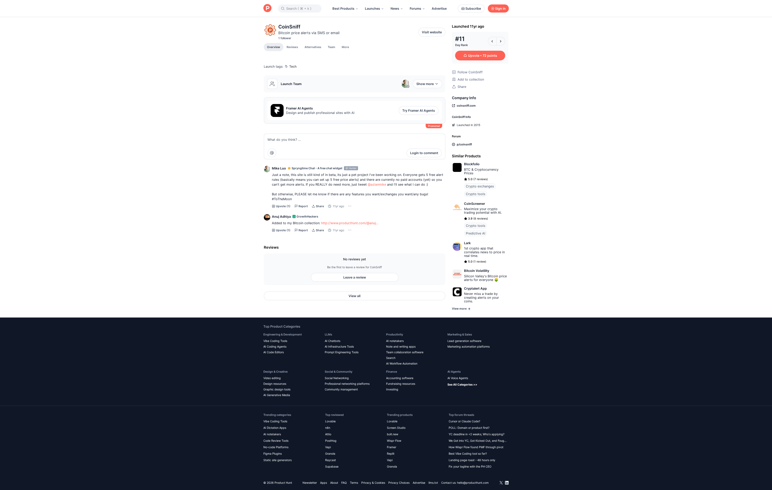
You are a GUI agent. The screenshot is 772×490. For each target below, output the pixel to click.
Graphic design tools (276, 389)
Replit (390, 453)
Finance (391, 371)
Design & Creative (275, 371)
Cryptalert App (475, 288)
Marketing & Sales (459, 334)
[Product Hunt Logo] (267, 8)
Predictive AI (475, 233)
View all (354, 296)
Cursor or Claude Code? (464, 421)
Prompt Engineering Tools (341, 352)
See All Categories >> (462, 384)
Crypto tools (475, 194)
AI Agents (454, 371)
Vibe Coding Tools (275, 341)
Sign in (500, 8)
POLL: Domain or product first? (469, 427)
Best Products (343, 8)
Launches (372, 8)
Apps (323, 482)
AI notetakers (395, 341)
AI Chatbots (332, 341)
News (395, 8)
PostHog (330, 440)
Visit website (432, 32)
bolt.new (392, 434)
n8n (327, 427)
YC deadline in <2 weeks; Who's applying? (476, 434)
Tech (292, 66)
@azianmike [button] (377, 184)
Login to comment (424, 153)
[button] (345, 47)
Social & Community (338, 371)
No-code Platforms (275, 447)
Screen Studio (396, 427)
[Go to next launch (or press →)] (501, 41)
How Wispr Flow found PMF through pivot (476, 447)
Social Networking (337, 378)
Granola (330, 453)
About (334, 482)
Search (390, 358)
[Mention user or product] (271, 152)
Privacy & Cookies (373, 482)
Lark (467, 243)
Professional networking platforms (347, 383)
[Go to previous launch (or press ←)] (492, 41)
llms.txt (433, 482)
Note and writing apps (401, 346)
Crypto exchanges (480, 186)
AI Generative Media (276, 395)
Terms (354, 482)
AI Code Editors (273, 352)
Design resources (274, 383)
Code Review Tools (275, 440)
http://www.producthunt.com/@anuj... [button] (349, 223)
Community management (341, 389)
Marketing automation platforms (468, 346)
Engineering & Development (282, 334)
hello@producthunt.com (473, 482)
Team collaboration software (404, 352)
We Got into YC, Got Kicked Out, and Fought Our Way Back (478, 441)
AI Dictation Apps (274, 427)
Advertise (439, 8)
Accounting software (399, 378)
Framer (391, 447)
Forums (415, 8)
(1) (283, 206)
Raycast (330, 460)
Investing (392, 389)
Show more (425, 84)
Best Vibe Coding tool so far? (468, 453)
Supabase (331, 466)
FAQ (344, 482)
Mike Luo (279, 168)
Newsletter (310, 482)
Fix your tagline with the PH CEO (470, 466)
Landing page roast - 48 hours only (472, 460)
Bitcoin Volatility (476, 271)
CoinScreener (474, 204)
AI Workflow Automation (401, 363)
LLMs (328, 334)
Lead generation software (464, 341)
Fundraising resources (400, 383)
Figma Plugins (272, 453)
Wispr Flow (394, 440)
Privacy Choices (399, 482)
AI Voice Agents (457, 378)
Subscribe (473, 8)
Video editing (272, 378)
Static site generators (277, 460)
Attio (328, 434)
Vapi (328, 447)
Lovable (330, 421)
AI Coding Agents (274, 346)
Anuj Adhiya (281, 217)
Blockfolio (472, 164)
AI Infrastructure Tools (339, 346)
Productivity (394, 334)
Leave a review (354, 277)
